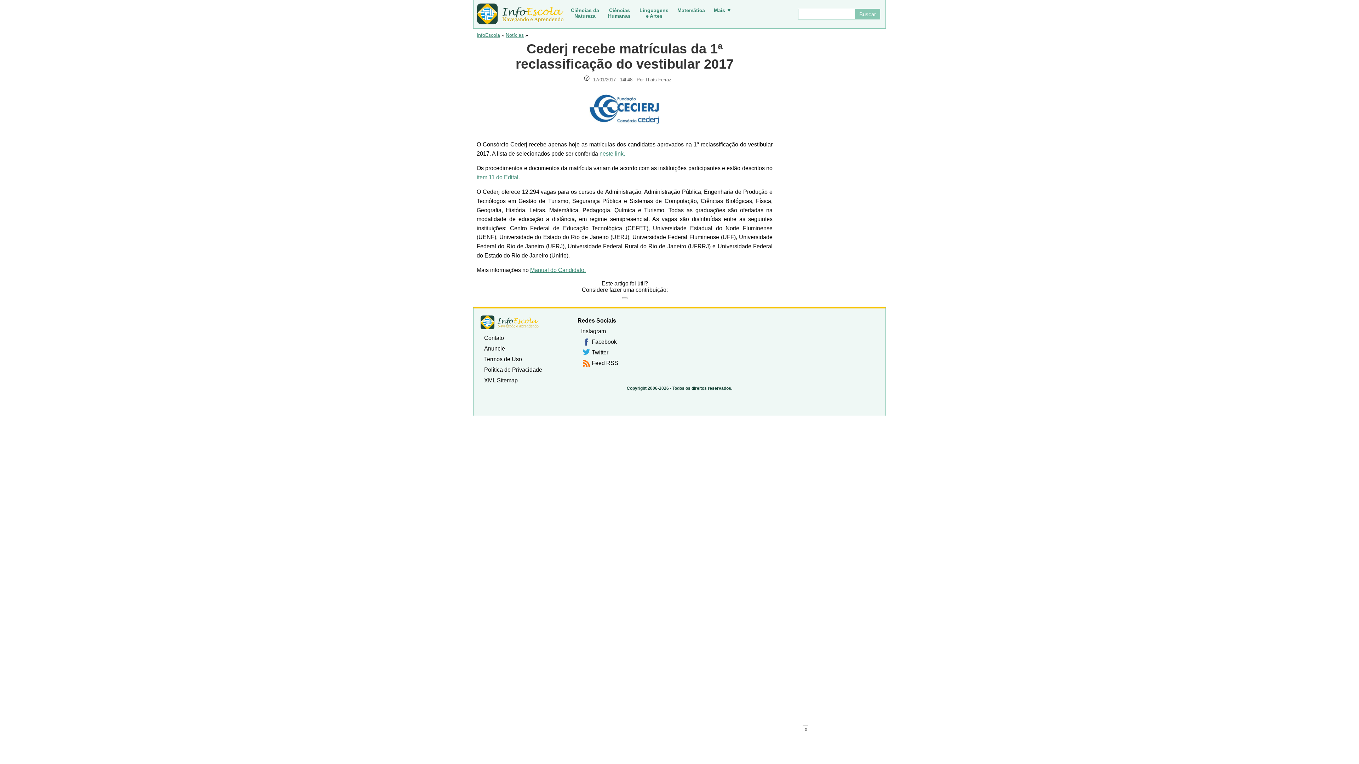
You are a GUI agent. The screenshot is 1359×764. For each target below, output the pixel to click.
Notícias (515, 35)
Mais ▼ (723, 10)
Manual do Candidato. (558, 270)
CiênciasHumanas (619, 13)
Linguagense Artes (654, 13)
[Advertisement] (679, 748)
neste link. (612, 154)
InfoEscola (488, 35)
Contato (494, 338)
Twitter (600, 352)
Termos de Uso (503, 359)
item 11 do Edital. (498, 177)
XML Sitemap (501, 380)
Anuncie (494, 349)
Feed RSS (605, 363)
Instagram (593, 331)
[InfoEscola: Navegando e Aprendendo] (520, 14)
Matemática (691, 10)
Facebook (604, 342)
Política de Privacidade (513, 370)
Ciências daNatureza (585, 13)
